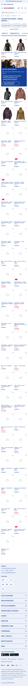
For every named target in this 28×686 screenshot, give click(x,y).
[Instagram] (3, 580)
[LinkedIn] (11, 584)
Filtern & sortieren (14, 29)
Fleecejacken (16, 25)
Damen (2, 15)
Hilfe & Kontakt (7, 595)
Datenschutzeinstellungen (6, 661)
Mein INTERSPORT (7, 601)
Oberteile (14, 15)
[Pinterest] (7, 584)
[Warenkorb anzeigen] (25, 8)
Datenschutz (13, 659)
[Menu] (2, 8)
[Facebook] (7, 580)
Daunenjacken (6, 25)
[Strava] (3, 589)
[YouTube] (3, 584)
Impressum (3, 659)
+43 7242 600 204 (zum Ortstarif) (8, 568)
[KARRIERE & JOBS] (14, 625)
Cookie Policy (20, 659)
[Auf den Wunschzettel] (13, 40)
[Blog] (14, 646)
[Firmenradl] (14, 631)
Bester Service (7, 641)
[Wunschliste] (22, 8)
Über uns (4, 621)
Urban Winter (13, 33)
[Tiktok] (11, 580)
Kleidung (8, 15)
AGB (9, 659)
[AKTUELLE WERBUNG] (14, 605)
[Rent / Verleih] (14, 636)
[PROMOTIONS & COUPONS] (14, 610)
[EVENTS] (14, 615)
